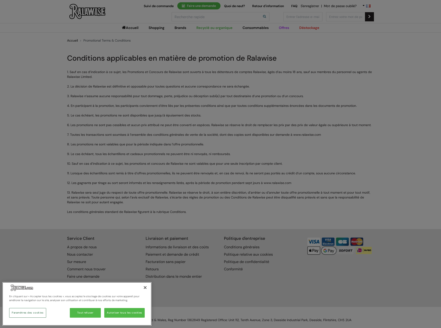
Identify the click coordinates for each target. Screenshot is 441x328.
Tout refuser (85, 312)
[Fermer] (145, 288)
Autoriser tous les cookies (124, 312)
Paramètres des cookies (28, 312)
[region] (77, 304)
